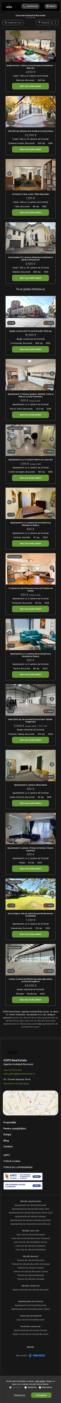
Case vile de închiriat (30, 1315)
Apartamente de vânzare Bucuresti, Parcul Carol (30, 1212)
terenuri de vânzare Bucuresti (26, 1017)
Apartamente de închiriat (30, 1301)
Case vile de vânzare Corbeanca (30, 1246)
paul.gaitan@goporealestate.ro (19, 1073)
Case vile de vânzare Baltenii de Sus (30, 1242)
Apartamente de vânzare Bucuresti (30, 1205)
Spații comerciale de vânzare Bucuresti (30, 1289)
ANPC (6, 1155)
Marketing (47, 1387)
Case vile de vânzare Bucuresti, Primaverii (30, 1238)
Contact (8, 1146)
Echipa (7, 1134)
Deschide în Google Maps (16, 1083)
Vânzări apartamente (30, 1201)
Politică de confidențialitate (18, 1167)
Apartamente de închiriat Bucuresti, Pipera (30, 1309)
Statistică (32, 1387)
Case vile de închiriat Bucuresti (30, 1320)
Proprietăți (9, 1122)
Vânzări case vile (30, 1230)
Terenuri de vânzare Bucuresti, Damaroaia (30, 1264)
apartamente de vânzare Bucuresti (20, 1023)
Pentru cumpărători (14, 1128)
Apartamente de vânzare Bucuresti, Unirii (30, 1209)
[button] (55, 22)
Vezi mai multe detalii (30, 86)
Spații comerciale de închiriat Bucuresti (30, 1334)
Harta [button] (50, 57)
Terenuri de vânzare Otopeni (30, 1268)
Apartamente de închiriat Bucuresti (30, 1305)
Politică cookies (11, 1161)
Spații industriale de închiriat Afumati (30, 1330)
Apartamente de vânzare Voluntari (30, 1216)
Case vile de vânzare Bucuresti (30, 1234)
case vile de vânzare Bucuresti (40, 1020)
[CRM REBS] (36, 1355)
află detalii (40, 1381)
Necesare (17, 1387)
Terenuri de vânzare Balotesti (30, 1275)
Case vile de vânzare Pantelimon (30, 1249)
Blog (6, 1140)
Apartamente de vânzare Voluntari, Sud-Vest (30, 1220)
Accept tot (41, 1395)
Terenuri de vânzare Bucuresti (30, 1260)
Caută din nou (14, 22)
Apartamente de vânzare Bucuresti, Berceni (30, 1224)
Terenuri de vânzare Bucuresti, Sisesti (30, 1271)
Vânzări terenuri (30, 1256)
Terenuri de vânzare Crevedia (30, 1279)
